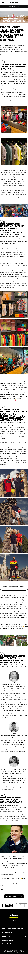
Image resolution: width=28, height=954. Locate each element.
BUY (3, 924)
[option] (14, 6)
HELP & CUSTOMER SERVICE (12, 928)
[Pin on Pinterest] (10, 943)
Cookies (22, 951)
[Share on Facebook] (2, 943)
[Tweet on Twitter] (8, 943)
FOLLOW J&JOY (7, 940)
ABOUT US (6, 936)
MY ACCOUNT (7, 932)
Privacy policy (16, 951)
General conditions (7, 951)
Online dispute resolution (14, 952)
